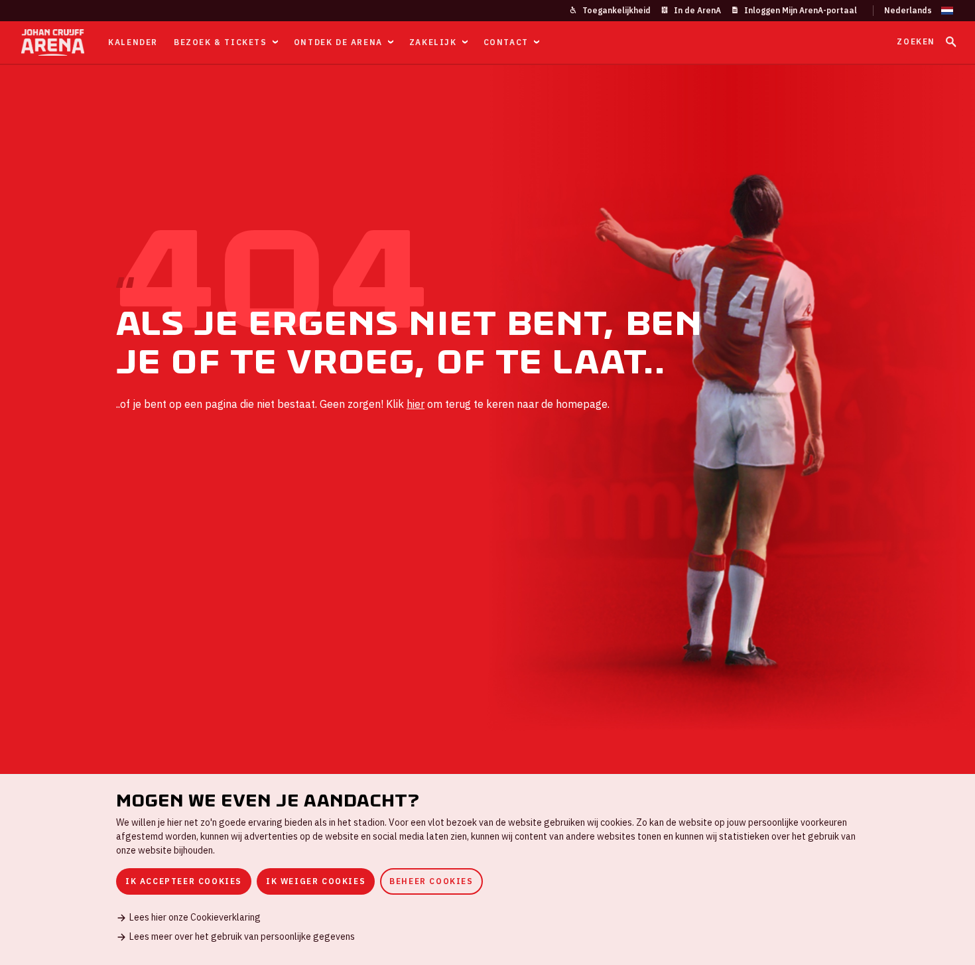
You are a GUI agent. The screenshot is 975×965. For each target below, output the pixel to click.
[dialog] (487, 869)
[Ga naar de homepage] (52, 42)
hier (415, 404)
